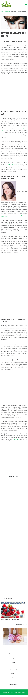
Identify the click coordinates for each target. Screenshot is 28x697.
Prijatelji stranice (10, 653)
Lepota (13, 677)
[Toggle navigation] (26, 4)
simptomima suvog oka (12, 164)
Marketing (17, 653)
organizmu (5, 216)
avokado (20, 692)
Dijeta (2, 12)
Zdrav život (7, 12)
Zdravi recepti (13, 666)
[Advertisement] (14, 92)
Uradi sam (13, 681)
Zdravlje (13, 662)
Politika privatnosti (13, 684)
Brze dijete (13, 673)
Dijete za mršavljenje (13, 670)
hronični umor (9, 143)
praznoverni (16, 439)
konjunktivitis (4, 224)
